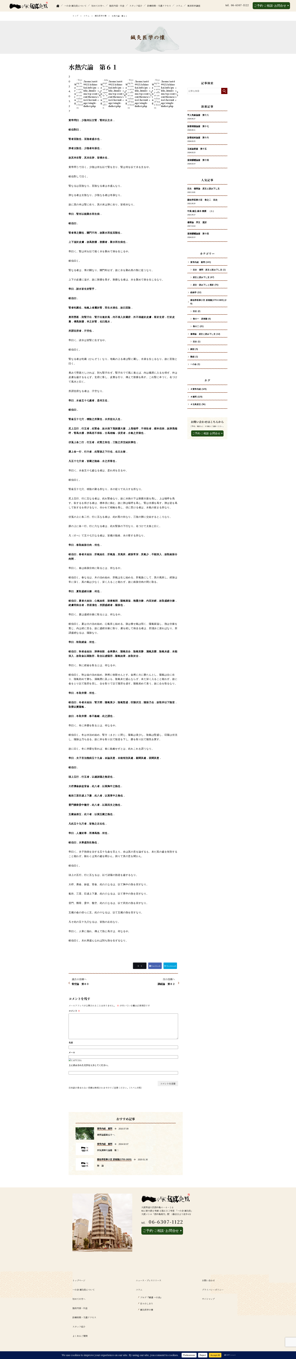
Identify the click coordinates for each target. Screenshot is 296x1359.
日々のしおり (146, 1303)
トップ (75, 15)
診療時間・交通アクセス (159, 5)
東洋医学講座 (193, 5)
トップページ (78, 1280)
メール (72, 1052)
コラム (179, 5)
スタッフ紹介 (135, 5)
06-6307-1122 (240, 5)
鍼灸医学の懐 (101, 15)
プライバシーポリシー (213, 1289)
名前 (71, 1042)
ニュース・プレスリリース (148, 1280)
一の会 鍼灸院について (75, 5)
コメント (74, 1010)
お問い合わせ (208, 1280)
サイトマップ (208, 1298)
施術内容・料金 (116, 5)
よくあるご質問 (80, 1335)
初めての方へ (97, 5)
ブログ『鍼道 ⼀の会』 (151, 1297)
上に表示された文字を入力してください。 (89, 1065)
